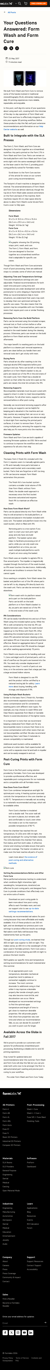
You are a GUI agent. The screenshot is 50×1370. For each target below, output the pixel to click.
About (5, 1261)
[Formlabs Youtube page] (24, 1332)
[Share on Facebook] (5, 48)
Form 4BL (7, 1121)
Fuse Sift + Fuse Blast (36, 1117)
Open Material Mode (11, 1190)
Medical (6, 1182)
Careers (6, 1265)
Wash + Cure (32, 1109)
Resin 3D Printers (10, 1137)
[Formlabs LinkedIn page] (30, 1332)
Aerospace (7, 1220)
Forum (29, 1228)
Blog (29, 1212)
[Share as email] (17, 48)
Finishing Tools (33, 1121)
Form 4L (6, 1117)
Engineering (7, 1174)
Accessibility (32, 1269)
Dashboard (31, 1166)
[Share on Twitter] (11, 48)
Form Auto (7, 1125)
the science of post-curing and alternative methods (23, 860)
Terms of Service (22, 1358)
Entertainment (9, 1236)
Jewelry (6, 1240)
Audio (5, 1244)
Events (30, 1220)
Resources (31, 1216)
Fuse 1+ (6, 1133)
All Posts (12, 12)
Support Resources (35, 1261)
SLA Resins (7, 1162)
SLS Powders (8, 1166)
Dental (5, 1178)
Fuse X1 (6, 1129)
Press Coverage (9, 1273)
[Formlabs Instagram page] (18, 1332)
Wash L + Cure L (34, 1113)
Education (7, 1232)
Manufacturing (9, 1212)
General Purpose (9, 1170)
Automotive (8, 1216)
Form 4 (6, 1109)
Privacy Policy (8, 1358)
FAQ (17, 1361)
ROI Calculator (33, 1224)
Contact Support (34, 1265)
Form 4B (6, 1113)
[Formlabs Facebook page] (5, 1332)
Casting (6, 1186)
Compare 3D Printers (11, 1145)
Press (5, 1269)
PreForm (30, 1162)
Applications (32, 1208)
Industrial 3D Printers (12, 1141)
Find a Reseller (38, 3)
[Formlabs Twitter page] (11, 1332)
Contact (6, 1281)
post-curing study (22, 939)
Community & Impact (12, 1277)
